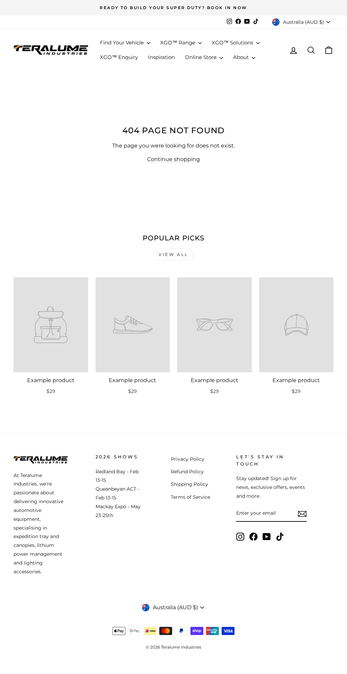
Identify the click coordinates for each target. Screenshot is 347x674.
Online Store (201, 57)
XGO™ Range (178, 42)
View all (173, 254)
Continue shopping (173, 159)
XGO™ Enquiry (119, 57)
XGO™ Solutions (233, 42)
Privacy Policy (187, 459)
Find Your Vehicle (122, 42)
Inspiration (161, 57)
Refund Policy (187, 471)
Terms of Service (190, 497)
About (241, 57)
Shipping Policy (189, 484)
